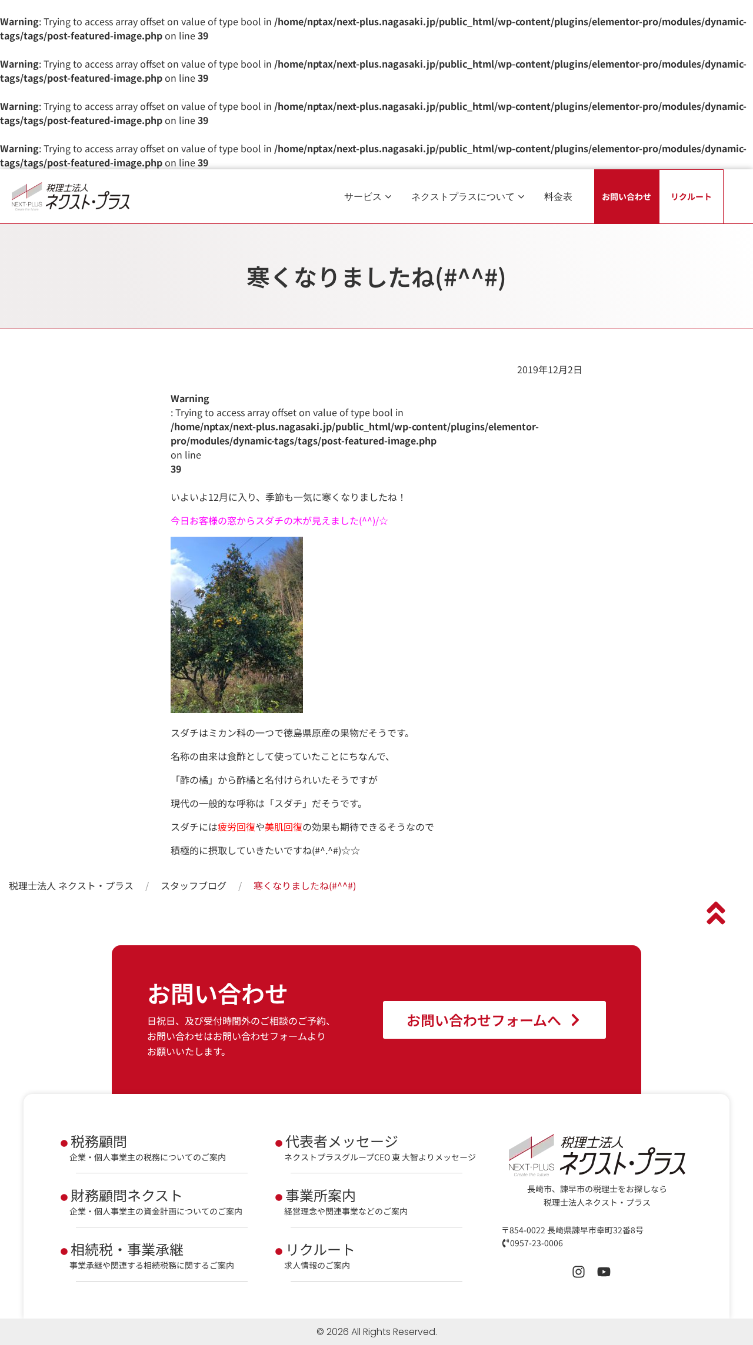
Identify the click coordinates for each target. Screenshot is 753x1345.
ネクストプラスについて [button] (463, 196)
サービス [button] (363, 196)
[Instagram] (578, 1272)
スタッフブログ (193, 885)
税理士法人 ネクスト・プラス (71, 885)
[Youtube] (604, 1272)
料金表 (558, 196)
